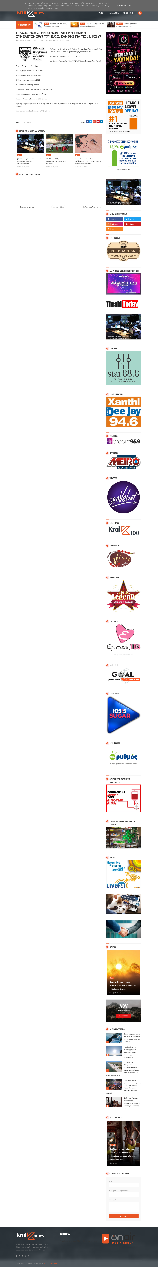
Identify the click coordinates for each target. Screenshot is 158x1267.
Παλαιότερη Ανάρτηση (91, 207)
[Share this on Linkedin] (101, 121)
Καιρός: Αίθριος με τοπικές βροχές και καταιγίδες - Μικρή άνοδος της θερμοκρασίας (130, 1052)
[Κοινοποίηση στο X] (90, 121)
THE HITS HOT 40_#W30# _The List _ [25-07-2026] (123, 1158)
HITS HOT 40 (114, 1152)
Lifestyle (83, 23)
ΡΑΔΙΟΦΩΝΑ (113, 13)
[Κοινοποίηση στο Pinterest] (98, 121)
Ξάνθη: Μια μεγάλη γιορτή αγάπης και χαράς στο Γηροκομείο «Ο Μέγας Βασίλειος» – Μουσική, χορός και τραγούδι (123, 1086)
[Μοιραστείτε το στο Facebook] (87, 121)
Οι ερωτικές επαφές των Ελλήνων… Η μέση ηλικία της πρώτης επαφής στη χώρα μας (132, 1038)
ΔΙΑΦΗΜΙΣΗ (128, 13)
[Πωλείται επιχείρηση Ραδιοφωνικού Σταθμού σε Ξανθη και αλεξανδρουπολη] (29, 161)
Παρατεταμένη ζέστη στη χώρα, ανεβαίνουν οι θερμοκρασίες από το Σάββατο (56, 26)
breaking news (25, 24)
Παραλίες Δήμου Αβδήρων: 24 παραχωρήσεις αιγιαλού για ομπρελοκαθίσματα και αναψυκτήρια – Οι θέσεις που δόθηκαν (123, 1068)
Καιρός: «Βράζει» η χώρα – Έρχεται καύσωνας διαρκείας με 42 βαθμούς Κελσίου (123, 985)
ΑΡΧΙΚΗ (101, 13)
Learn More (121, 6)
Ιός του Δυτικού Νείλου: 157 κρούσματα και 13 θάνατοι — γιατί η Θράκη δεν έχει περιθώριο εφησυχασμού (88, 161)
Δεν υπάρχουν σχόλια (62, 40)
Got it (130, 6)
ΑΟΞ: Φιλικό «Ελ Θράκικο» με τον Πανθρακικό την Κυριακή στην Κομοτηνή (57, 161)
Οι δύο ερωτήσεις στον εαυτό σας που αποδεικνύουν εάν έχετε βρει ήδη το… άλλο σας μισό (132, 1103)
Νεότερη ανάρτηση (27, 207)
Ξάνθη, (23, 122)
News (46, 23)
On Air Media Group (51, 1264)
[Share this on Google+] (94, 121)
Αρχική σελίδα (59, 207)
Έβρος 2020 (126, 23)
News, (29, 122)
